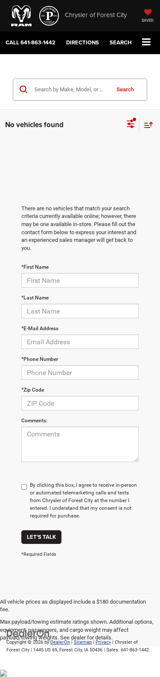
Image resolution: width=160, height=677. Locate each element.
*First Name (35, 267)
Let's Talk (41, 537)
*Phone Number (39, 359)
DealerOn (60, 642)
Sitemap (83, 642)
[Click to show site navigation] (146, 42)
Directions (82, 42)
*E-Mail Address (39, 328)
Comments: (34, 421)
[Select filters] (130, 125)
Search (125, 89)
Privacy (103, 642)
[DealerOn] (28, 633)
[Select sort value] (146, 124)
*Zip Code (32, 390)
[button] (30, 42)
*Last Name (35, 298)
